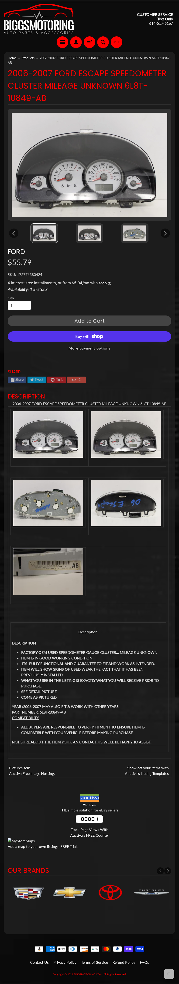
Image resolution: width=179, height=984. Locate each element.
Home (12, 58)
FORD (16, 251)
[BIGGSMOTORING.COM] (39, 19)
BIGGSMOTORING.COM (88, 974)
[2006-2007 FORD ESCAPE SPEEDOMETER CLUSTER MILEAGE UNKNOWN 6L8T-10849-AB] (44, 233)
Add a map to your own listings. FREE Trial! (43, 846)
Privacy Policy (64, 962)
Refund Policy (124, 962)
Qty (11, 298)
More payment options (89, 348)
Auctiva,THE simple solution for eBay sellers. (89, 807)
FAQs (144, 962)
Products (28, 58)
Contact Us (39, 962)
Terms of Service (94, 962)
